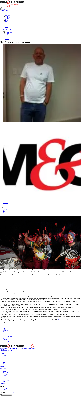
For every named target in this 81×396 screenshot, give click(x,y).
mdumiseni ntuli (6, 341)
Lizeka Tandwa (6, 123)
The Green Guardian (4, 374)
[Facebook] (0, 10)
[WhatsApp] (6, 10)
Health (4, 359)
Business (2, 366)
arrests (4, 338)
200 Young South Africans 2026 (6, 350)
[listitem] (2, 348)
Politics (1, 365)
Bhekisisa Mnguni (61, 319)
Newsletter (5, 388)
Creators (3, 349)
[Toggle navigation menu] (1, 8)
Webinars (4, 381)
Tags (1, 349)
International (5, 357)
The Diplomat (5, 372)
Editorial (4, 371)
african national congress (7, 336)
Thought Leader (5, 369)
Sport (4, 363)
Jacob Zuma (42, 271)
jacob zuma (5, 339)
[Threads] (3, 10)
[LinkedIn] (2, 10)
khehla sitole (5, 340)
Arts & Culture (3, 375)
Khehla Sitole (31, 287)
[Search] (4, 9)
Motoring (4, 361)
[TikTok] (4, 10)
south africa (5, 342)
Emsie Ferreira (5, 203)
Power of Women (6, 380)
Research (4, 389)
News (2, 353)
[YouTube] (7, 10)
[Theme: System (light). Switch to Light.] (2, 9)
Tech (4, 362)
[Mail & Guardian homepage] (40, 3)
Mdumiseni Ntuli (53, 287)
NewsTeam (15, 392)
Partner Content (3, 383)
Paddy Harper (5, 122)
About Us (5, 390)
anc (3, 337)
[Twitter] (5, 10)
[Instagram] (1, 10)
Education (5, 358)
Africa (4, 356)
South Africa (5, 355)
